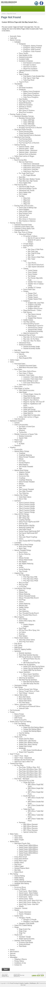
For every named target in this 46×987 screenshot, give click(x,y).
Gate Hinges (23, 392)
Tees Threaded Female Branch (29, 613)
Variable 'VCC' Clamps (35, 282)
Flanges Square (33, 297)
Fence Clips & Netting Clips (28, 207)
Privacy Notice (19, 961)
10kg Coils (26, 204)
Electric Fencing (15, 40)
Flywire (16, 910)
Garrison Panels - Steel (26, 146)
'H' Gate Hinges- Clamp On (32, 394)
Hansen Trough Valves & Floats (29, 691)
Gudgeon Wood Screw (35, 308)
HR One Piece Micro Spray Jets (29, 630)
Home (3, 13)
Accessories (18, 449)
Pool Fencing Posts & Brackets (29, 143)
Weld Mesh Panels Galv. (22, 843)
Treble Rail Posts (28, 809)
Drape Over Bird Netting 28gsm (33, 727)
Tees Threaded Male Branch (28, 615)
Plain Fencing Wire (20, 185)
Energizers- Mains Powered (32, 47)
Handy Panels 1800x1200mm (28, 845)
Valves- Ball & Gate (20, 695)
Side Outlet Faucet (25, 529)
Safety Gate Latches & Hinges (24, 156)
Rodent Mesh (18, 872)
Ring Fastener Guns (25, 213)
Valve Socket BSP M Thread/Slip (29, 541)
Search (12, 949)
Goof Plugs (22, 628)
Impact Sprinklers (24, 672)
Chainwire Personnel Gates (23, 225)
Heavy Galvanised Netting (22, 881)
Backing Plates (28, 245)
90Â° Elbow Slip (24, 518)
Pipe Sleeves (27, 312)
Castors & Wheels (20, 889)
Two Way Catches (29, 322)
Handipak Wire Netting (21, 883)
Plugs (21, 565)
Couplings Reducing (25, 455)
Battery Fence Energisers (31, 91)
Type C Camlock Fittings (27, 506)
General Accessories (25, 57)
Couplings (22, 453)
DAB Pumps (18, 718)
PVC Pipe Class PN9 (30, 577)
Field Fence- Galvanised (31, 164)
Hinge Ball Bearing (29, 396)
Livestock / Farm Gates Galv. (32, 379)
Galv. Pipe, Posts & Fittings (23, 232)
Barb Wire (22, 177)
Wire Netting (14, 874)
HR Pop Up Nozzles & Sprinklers (29, 657)
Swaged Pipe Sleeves (35, 318)
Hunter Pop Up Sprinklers (27, 664)
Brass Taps (22, 548)
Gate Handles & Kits (25, 55)
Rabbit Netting (19, 878)
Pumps (12, 712)
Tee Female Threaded (26, 466)
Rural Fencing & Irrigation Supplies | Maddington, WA (24, 983)
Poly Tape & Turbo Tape (31, 78)
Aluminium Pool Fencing (22, 137)
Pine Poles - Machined (21, 779)
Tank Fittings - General (26, 693)
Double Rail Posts (29, 796)
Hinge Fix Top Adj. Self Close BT (34, 402)
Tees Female (23, 571)
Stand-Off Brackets (25, 103)
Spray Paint (18, 442)
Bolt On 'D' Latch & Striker (36, 238)
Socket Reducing (24, 569)
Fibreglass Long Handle (31, 921)
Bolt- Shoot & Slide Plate (36, 257)
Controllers (17, 543)
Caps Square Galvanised (36, 266)
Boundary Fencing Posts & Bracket (30, 127)
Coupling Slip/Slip (24, 520)
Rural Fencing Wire (20, 160)
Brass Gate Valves (25, 699)
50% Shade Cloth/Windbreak (32, 750)
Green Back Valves (25, 497)
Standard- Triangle (25, 937)
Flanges (25, 291)
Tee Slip (21, 535)
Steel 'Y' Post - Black (21, 756)
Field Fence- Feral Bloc (30, 169)
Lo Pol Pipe (22, 586)
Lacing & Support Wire (21, 352)
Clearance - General (20, 908)
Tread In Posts (23, 82)
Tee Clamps (32, 276)
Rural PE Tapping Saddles (22, 649)
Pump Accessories (20, 720)
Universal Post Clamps (35, 327)
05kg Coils (26, 202)
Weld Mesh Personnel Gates (28, 367)
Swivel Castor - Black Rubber (28, 893)
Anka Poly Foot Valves (26, 642)
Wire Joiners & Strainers (27, 110)
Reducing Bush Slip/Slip (26, 525)
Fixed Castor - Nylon (25, 897)
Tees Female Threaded (26, 489)
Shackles (22, 430)
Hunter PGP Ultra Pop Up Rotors (34, 666)
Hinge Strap (22, 931)
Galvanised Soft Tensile (26, 190)
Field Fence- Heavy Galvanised (33, 166)
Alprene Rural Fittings (21, 470)
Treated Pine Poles (16, 763)
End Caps (22, 461)
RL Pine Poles (19, 765)
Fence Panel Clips (29, 289)
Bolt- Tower (31, 259)
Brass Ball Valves (24, 697)
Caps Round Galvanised (35, 265)
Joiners (21, 602)
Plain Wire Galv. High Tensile (28, 181)
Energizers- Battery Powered (32, 46)
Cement (16, 423)
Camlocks (17, 501)
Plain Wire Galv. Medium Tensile (29, 179)
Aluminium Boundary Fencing (23, 116)
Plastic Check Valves (21, 638)
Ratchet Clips (23, 605)
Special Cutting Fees (30, 832)
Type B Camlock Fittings (27, 504)
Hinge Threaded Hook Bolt (31, 411)
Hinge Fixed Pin (28, 407)
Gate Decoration (19, 419)
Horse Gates (18, 386)
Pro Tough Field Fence (26, 173)
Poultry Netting (19, 879)
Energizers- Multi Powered (31, 49)
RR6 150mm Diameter (30, 828)
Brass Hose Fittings (25, 546)
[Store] (23, 975)
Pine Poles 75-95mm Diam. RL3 (29, 767)
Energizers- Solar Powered (32, 51)
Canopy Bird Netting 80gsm (32, 731)
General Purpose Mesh (21, 868)
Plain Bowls (22, 946)
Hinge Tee (22, 933)
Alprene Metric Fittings (21, 451)
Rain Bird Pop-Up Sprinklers (28, 680)
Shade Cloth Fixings (25, 746)
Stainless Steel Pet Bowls (22, 940)
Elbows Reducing (24, 594)
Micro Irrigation (19, 617)
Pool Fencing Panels (25, 141)
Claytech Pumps (19, 716)
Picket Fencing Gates (26, 131)
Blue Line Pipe (23, 582)
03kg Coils (26, 200)
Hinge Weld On (28, 413)
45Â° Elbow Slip (24, 516)
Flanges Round (33, 295)
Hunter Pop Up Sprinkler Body (33, 668)
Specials (13, 953)
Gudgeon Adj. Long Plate (36, 303)
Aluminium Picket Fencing (22, 129)
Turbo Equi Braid (28, 80)
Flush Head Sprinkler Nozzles (28, 655)
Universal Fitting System (31, 324)
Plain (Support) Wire (25, 358)
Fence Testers (23, 53)
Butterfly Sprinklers (25, 653)
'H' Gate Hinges (28, 244)
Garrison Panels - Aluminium (28, 150)
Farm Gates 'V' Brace (26, 373)
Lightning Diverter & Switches (28, 70)
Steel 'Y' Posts (14, 754)
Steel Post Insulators (30, 67)
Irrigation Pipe (18, 573)
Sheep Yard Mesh (24, 855)
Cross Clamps (32, 272)
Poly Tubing (18, 645)
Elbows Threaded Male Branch (29, 598)
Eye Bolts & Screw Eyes (27, 426)
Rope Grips (22, 428)
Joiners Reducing (24, 603)
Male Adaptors (23, 464)
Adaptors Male (23, 474)
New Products (14, 951)
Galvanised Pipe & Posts (27, 335)
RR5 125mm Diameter (30, 826)
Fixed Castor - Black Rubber (28, 891)
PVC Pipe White (24, 575)
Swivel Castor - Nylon (26, 899)
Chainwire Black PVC (21, 230)
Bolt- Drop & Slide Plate (35, 249)
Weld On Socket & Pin (30, 333)
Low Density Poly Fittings (22, 588)
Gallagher (17, 42)
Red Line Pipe (23, 584)
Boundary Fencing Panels (27, 126)
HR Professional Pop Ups (31, 662)
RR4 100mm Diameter (30, 824)
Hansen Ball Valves (25, 701)
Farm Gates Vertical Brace (27, 371)
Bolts (25, 247)
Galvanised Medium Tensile (28, 188)
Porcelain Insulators (29, 65)
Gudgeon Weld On (34, 306)
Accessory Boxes (20, 887)
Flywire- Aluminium (25, 912)
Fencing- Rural (14, 158)
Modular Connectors (25, 436)
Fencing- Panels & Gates (18, 114)
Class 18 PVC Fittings (21, 514)
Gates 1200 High (28, 120)
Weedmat (17, 445)
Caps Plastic (32, 263)
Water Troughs (19, 840)
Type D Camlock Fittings (27, 508)
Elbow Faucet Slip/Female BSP (29, 522)
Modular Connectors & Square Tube (26, 434)
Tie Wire (21, 196)
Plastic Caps (18, 440)
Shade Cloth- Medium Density (28, 742)
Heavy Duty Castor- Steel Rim (28, 904)
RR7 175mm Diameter (30, 830)
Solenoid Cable (24, 708)
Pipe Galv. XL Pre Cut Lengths (33, 337)
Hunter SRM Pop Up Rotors (32, 670)
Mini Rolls (17, 870)
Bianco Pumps (19, 714)
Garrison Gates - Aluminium (28, 152)
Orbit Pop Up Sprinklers (26, 678)
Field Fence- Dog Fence (31, 171)
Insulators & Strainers (26, 61)
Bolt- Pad (31, 255)
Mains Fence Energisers (31, 93)
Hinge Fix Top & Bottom (31, 400)
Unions (21, 539)
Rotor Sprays (23, 636)
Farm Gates (18, 369)
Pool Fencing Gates (25, 139)
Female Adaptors (24, 463)
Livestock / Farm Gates (26, 375)
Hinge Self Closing (29, 409)
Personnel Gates (19, 364)
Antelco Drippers (28, 624)
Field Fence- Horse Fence (31, 167)
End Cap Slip (23, 523)
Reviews (12, 955)
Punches (22, 634)
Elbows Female (24, 558)
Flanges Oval (32, 293)
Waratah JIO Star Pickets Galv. (24, 760)
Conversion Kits (24, 476)
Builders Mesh (19, 862)
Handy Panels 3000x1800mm (28, 853)
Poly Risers (18, 643)
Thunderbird (18, 84)
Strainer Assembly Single (31, 346)
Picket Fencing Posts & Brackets (30, 135)
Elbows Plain (23, 592)
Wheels (21, 906)
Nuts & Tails (23, 499)
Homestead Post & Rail (26, 780)
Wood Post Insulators (30, 68)
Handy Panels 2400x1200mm (28, 847)
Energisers (22, 89)
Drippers (21, 622)
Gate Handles (23, 99)
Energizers (22, 44)
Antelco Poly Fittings (21, 495)
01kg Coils (26, 198)
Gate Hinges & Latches (21, 388)
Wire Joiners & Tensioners (27, 219)
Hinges (16, 927)
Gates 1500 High (28, 122)
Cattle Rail (13, 38)
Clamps (25, 268)
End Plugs (22, 600)
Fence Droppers (24, 209)
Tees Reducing (23, 493)
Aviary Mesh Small (20, 857)
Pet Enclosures (15, 710)
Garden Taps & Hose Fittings (23, 544)
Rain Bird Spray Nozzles (31, 683)
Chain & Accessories (21, 424)
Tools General (23, 217)
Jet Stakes (22, 632)
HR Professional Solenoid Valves (29, 706)
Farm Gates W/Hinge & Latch (28, 381)
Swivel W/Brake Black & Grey (28, 895)
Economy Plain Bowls (26, 942)
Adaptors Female (24, 472)
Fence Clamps (32, 274)
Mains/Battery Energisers (31, 95)
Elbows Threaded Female (27, 596)
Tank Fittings (18, 687)
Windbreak (22, 748)
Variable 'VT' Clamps (34, 287)
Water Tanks (14, 834)
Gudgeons (26, 301)
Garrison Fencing (19, 145)
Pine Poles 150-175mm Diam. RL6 (30, 773)
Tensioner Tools (24, 215)
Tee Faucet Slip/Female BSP (28, 533)
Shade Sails (18, 935)
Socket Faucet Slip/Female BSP (29, 531)
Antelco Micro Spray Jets (27, 621)
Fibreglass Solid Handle (26, 923)
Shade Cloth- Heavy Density (28, 744)
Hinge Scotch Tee (24, 929)
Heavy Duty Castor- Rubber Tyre (29, 902)
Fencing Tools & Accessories (23, 206)
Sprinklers (17, 651)
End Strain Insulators (25, 87)
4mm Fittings (23, 619)
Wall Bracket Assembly (35, 331)
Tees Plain (22, 609)
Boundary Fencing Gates (27, 118)
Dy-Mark (21, 444)
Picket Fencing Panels (26, 133)
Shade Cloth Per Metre (26, 739)
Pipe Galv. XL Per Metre (31, 339)
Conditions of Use (20, 963)
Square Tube (23, 438)
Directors (22, 590)
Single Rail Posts (28, 782)
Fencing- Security (15, 223)
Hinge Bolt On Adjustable (31, 398)
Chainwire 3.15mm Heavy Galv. (24, 228)
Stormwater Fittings (20, 685)
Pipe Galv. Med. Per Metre (32, 341)
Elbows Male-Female (25, 560)
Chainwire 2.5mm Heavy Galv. (24, 226)
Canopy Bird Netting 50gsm (32, 729)
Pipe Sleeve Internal (34, 314)
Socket (21, 567)
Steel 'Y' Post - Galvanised (23, 758)
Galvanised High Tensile (26, 186)
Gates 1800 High (28, 124)
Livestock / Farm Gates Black (33, 377)
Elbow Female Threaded (26, 457)
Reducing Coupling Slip (26, 527)
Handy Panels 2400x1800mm (28, 849)
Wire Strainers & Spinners (27, 221)
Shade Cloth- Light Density (27, 741)
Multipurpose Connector (35, 325)
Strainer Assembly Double (31, 348)
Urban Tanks (18, 838)
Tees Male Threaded (25, 491)
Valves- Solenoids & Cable (23, 704)
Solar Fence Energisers (31, 97)
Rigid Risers (18, 647)
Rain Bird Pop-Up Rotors (31, 681)
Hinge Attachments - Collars (32, 310)
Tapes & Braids (24, 74)
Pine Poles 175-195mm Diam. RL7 (30, 775)
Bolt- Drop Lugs (33, 251)
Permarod (22, 822)
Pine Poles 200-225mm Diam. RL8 (30, 777)
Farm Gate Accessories (26, 390)
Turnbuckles (23, 432)
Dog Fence (17, 864)
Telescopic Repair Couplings (28, 537)
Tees (20, 468)
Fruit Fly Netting (24, 733)
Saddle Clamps (28, 320)
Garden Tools (18, 916)
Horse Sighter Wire (25, 183)
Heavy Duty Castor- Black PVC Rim (30, 900)
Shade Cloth (18, 737)
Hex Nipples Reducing (26, 563)
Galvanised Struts (24, 343)
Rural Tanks (18, 836)
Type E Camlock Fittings (27, 510)
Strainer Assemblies (25, 345)
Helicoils (21, 354)
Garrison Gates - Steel (26, 148)
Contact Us (18, 965)
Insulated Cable (24, 59)
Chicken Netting (19, 876)
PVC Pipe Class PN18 (30, 581)
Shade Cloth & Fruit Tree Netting (20, 721)
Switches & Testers (25, 107)
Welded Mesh (14, 841)
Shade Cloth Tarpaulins (26, 752)
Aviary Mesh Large (20, 860)
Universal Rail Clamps (35, 329)
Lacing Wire (22, 356)
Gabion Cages (14, 360)
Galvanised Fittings (25, 234)
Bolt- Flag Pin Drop (34, 253)
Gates (12, 362)
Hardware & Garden (16, 421)
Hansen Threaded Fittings (22, 550)
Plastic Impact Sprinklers (31, 676)
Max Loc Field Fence (25, 162)
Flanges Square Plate (35, 299)
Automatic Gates (15, 36)
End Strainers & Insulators (31, 63)
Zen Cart (23, 985)
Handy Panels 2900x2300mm (28, 851)
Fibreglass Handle (24, 918)
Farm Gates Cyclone (25, 384)
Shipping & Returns (20, 959)
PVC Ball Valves (24, 702)
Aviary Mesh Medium (21, 859)
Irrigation (13, 447)
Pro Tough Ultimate (29, 175)
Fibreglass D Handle (29, 919)
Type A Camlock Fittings (27, 503)
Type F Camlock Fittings (27, 512)
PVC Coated (23, 194)
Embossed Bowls (24, 944)
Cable (21, 86)
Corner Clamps (32, 270)
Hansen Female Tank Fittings (28, 689)
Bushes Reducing (24, 554)
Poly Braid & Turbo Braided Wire (33, 76)
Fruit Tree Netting (20, 723)
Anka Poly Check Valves (27, 640)
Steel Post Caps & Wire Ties (23, 761)
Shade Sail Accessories (26, 939)
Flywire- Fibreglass (25, 914)
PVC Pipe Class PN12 (30, 579)
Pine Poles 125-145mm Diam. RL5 (30, 771)
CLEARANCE (14, 885)
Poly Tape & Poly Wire (26, 101)
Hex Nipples (23, 562)
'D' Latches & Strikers (30, 236)
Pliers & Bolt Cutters (25, 211)
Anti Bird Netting (24, 725)
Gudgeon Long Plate (34, 305)
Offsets (21, 72)
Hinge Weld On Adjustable (31, 415)
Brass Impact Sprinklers (31, 674)
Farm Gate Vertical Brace (31, 383)
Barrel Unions (23, 552)
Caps (25, 261)
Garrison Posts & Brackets (27, 154)
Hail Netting (22, 735)
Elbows (21, 459)
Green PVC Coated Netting (23, 925)
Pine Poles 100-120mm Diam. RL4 (30, 769)
